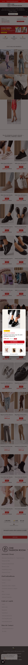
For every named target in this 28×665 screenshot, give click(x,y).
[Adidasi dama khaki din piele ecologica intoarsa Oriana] (7, 350)
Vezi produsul (14, 341)
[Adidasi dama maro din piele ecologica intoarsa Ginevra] (21, 350)
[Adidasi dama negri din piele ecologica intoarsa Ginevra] (14, 350)
